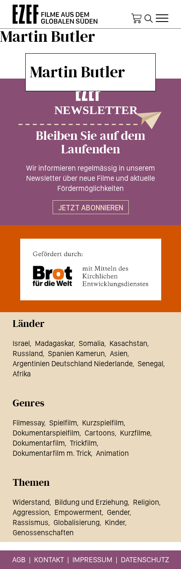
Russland (28, 353)
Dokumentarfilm (39, 442)
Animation (112, 453)
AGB (19, 559)
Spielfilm (63, 422)
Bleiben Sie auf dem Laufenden (90, 142)
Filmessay (28, 422)
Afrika (22, 373)
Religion (146, 502)
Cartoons (100, 432)
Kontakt (49, 559)
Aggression (31, 512)
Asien (119, 353)
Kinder (115, 522)
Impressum (92, 559)
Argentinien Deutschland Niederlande (73, 363)
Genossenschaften (43, 532)
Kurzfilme (135, 432)
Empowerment (78, 512)
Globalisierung (76, 522)
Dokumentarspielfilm (46, 432)
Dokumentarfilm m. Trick (52, 453)
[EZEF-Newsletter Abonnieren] (90, 106)
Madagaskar (54, 343)
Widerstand (31, 502)
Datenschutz (145, 559)
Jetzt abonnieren (90, 207)
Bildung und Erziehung (91, 502)
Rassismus (30, 522)
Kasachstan (128, 343)
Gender (118, 512)
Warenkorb (136, 19)
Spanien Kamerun (76, 353)
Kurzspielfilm (103, 422)
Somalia (91, 343)
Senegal (150, 363)
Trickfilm (83, 442)
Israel (21, 343)
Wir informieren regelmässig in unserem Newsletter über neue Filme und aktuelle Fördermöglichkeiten (90, 178)
